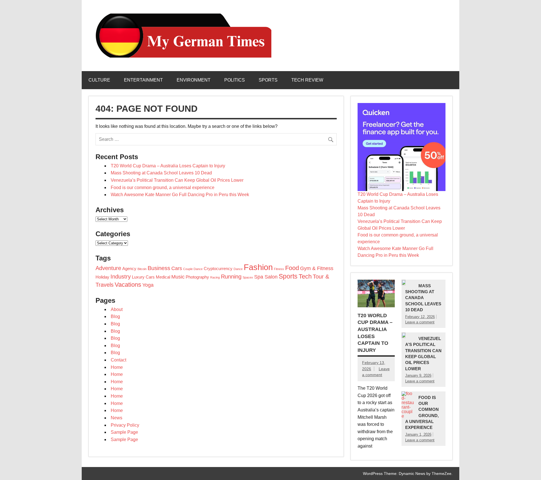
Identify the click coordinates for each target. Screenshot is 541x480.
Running (231, 276)
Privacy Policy (125, 425)
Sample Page (124, 432)
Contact (118, 360)
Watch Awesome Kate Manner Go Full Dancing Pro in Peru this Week (180, 194)
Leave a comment (419, 322)
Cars (176, 268)
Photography (197, 277)
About (117, 309)
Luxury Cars (143, 277)
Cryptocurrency (218, 268)
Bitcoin (142, 269)
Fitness (279, 269)
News (116, 417)
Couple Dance (193, 269)
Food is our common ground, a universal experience (162, 187)
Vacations (128, 284)
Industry (120, 276)
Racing (215, 277)
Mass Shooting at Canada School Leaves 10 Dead (161, 172)
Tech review (307, 80)
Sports (268, 80)
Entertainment (143, 80)
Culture (99, 80)
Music (178, 277)
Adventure (108, 268)
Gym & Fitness (316, 268)
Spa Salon (266, 277)
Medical (163, 277)
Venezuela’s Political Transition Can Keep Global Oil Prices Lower (177, 180)
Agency (129, 268)
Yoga (148, 285)
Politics (234, 80)
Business (159, 268)
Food (292, 267)
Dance (238, 269)
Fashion (258, 267)
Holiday (102, 277)
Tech (305, 276)
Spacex (248, 277)
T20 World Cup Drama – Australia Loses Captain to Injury (168, 165)
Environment (193, 80)
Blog (115, 316)
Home (117, 367)
